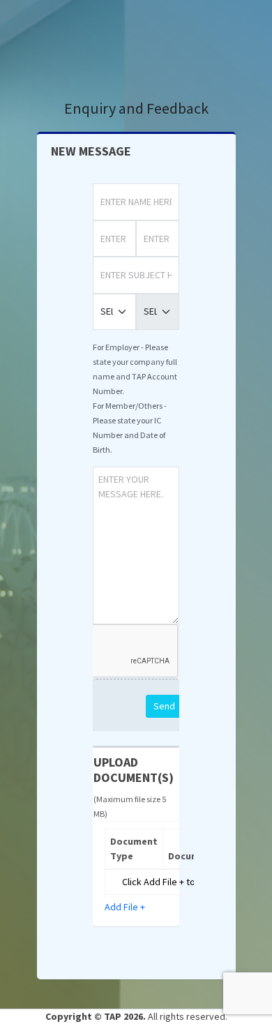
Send (164, 706)
